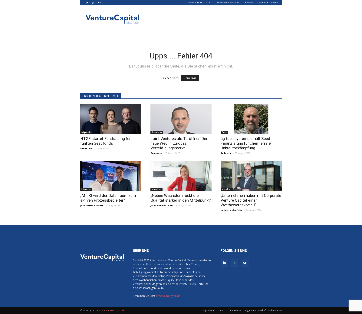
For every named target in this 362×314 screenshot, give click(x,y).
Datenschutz (234, 310)
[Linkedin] (87, 2)
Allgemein (86, 132)
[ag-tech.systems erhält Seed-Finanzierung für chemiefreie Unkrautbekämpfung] (251, 119)
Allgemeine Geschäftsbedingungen (263, 310)
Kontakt (249, 2)
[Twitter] (93, 2)
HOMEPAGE (190, 78)
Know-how (157, 132)
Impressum (208, 310)
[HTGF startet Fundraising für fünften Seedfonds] (110, 119)
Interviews (86, 189)
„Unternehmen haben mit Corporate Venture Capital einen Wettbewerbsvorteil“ (251, 200)
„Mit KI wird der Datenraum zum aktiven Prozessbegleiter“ (108, 198)
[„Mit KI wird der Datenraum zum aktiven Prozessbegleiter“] (110, 176)
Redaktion (86, 148)
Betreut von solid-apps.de (111, 310)
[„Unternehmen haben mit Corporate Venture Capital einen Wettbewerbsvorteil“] (251, 176)
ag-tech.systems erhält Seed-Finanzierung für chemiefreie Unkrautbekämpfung (246, 143)
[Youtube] (99, 2)
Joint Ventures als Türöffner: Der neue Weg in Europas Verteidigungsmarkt (178, 143)
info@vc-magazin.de (168, 296)
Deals (224, 132)
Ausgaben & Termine (267, 2)
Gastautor (156, 153)
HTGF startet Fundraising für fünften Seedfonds (105, 141)
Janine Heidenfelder (91, 205)
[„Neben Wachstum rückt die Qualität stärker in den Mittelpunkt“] (181, 176)
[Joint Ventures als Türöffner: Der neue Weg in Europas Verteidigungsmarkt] (181, 119)
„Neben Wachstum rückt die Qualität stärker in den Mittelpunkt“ (180, 198)
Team (221, 310)
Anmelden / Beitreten (228, 2)
